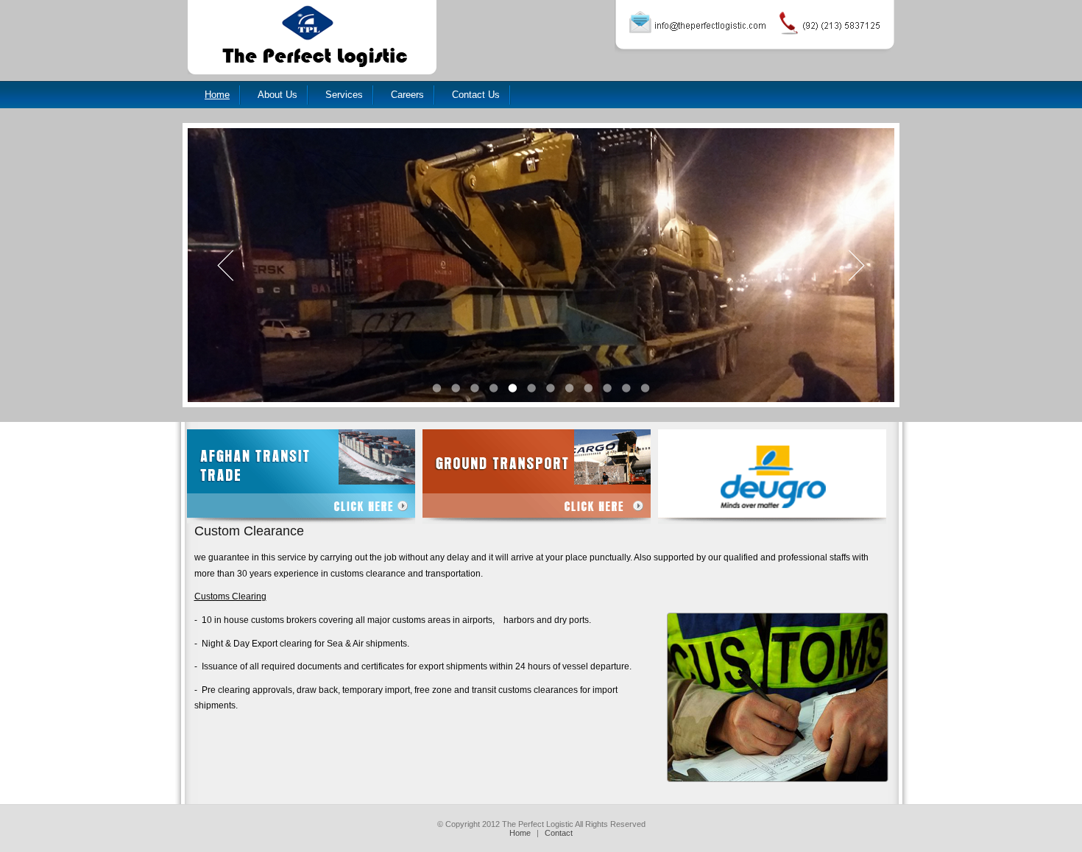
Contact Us (476, 94)
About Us (277, 94)
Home (217, 94)
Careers (407, 94)
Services (344, 94)
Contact (559, 832)
